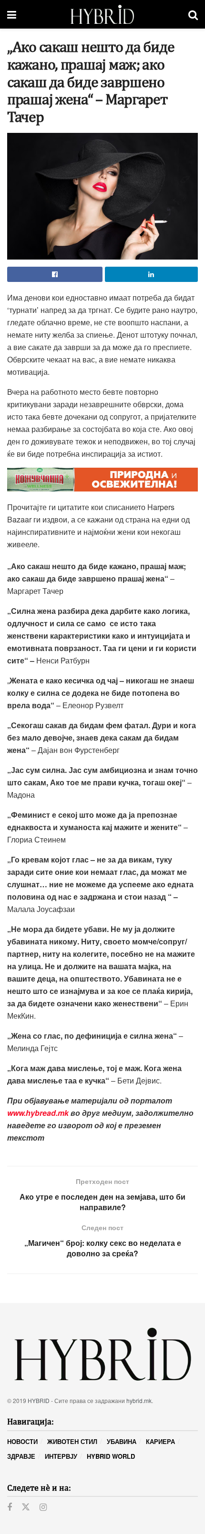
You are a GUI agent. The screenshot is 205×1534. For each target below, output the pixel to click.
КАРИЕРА (160, 1441)
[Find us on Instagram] (43, 1507)
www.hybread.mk (38, 1112)
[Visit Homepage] (102, 14)
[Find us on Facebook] (9, 1507)
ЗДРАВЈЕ (21, 1456)
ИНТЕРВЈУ (61, 1456)
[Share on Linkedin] (151, 274)
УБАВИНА (121, 1441)
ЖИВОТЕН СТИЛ (72, 1441)
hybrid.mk (139, 1400)
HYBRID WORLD (111, 1456)
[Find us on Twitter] (25, 1507)
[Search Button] (193, 14)
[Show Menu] (11, 14)
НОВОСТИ (22, 1441)
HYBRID (39, 1400)
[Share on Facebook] (54, 274)
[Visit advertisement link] (102, 479)
